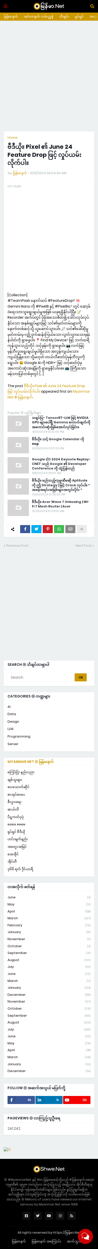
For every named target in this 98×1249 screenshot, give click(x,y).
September (49, 952)
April (49, 911)
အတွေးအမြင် (17, 846)
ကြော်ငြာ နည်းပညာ (21, 772)
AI (9, 706)
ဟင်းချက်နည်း (18, 839)
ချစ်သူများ (15, 779)
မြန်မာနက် (11, 16)
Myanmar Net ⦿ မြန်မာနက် (31, 761)
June (49, 897)
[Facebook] (25, 529)
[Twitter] (36, 529)
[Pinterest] (48, 529)
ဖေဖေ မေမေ (16, 824)
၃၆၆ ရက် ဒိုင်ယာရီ (20, 869)
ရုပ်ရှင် (79, 16)
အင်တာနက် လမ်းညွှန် (38, 16)
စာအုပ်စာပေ (16, 794)
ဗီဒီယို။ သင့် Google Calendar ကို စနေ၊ (58, 441)
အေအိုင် (13, 854)
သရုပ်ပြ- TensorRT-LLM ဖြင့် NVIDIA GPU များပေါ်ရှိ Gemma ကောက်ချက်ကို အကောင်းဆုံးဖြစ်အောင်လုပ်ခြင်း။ (61, 422)
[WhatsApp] (59, 529)
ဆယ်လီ (13, 809)
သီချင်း (64, 16)
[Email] (70, 529)
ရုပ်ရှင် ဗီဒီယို (16, 831)
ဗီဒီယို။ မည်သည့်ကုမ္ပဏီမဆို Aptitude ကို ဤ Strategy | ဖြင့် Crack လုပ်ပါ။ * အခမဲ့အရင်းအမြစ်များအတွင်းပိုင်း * (61, 485)
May (49, 904)
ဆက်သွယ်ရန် (76, 1241)
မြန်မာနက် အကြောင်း (46, 1241)
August (49, 960)
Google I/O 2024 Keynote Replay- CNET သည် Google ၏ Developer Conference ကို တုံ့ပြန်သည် (61, 464)
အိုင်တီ (12, 861)
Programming (19, 736)
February (49, 925)
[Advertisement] (49, 76)
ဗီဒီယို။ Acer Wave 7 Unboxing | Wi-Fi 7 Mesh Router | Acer (60, 504)
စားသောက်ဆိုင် (18, 787)
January (49, 932)
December (49, 994)
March (49, 918)
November (49, 939)
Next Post (84, 545)
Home (13, 137)
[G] (7, 1149)
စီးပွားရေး (15, 801)
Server (13, 744)
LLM (10, 728)
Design (13, 721)
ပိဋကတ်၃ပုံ (16, 817)
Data (12, 714)
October (49, 946)
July (49, 966)
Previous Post (17, 545)
